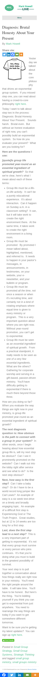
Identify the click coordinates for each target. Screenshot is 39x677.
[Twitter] (4, 54)
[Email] (17, 54)
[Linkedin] (8, 54)
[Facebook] (13, 54)
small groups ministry (24, 662)
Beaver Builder (32, 669)
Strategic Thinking (24, 654)
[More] (21, 54)
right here (20, 103)
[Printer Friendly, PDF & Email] (8, 640)
